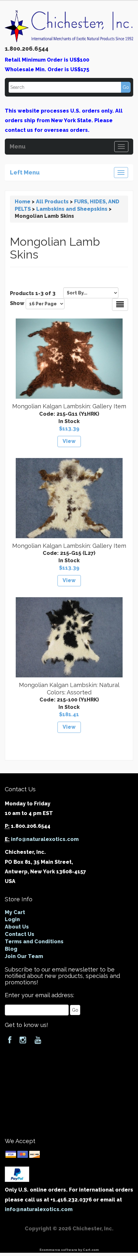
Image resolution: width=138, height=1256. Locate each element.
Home (22, 202)
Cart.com (91, 1250)
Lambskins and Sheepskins (72, 209)
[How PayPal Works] (17, 1174)
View (69, 441)
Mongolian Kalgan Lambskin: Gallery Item (69, 406)
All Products (52, 202)
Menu (18, 145)
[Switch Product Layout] (120, 304)
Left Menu (25, 171)
